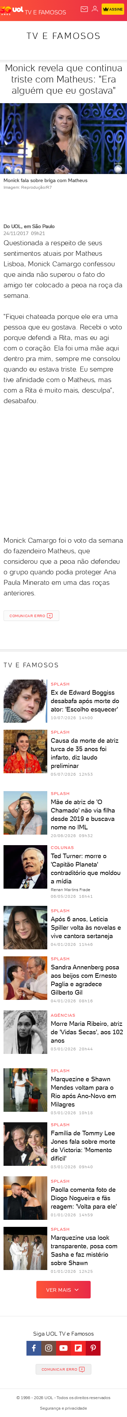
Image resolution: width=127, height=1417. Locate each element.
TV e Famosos (63, 36)
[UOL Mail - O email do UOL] (84, 9)
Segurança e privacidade (63, 1408)
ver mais (58, 1290)
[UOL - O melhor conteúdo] (12, 11)
